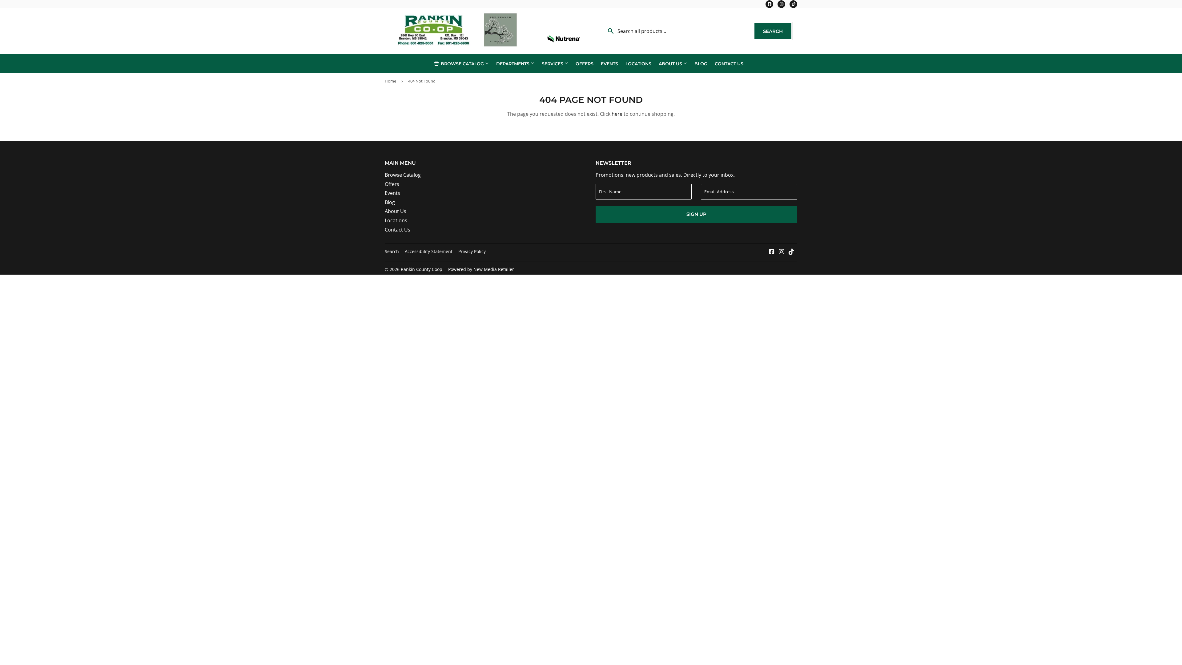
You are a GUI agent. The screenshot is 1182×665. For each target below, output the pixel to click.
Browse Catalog (462, 63)
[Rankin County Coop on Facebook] (771, 252)
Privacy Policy (472, 251)
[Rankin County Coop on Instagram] (781, 252)
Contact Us (729, 63)
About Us (671, 63)
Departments (513, 63)
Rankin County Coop (421, 269)
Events (609, 63)
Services (553, 63)
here (617, 114)
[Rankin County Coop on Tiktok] (791, 252)
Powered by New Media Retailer (481, 269)
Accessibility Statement (428, 251)
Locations (638, 63)
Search (777, 31)
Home (390, 81)
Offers (584, 63)
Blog (700, 63)
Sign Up (696, 214)
